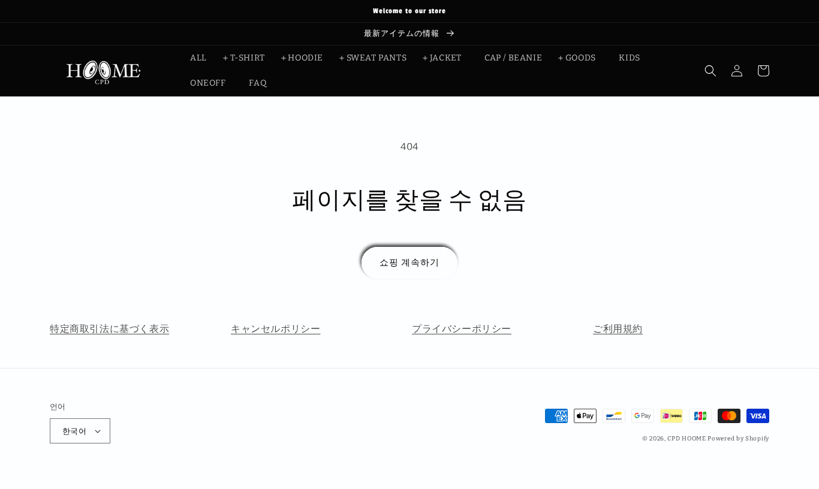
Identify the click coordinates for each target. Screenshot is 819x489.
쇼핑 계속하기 (409, 262)
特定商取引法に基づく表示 (109, 328)
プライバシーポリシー (461, 328)
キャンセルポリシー (275, 328)
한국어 (74, 431)
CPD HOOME (686, 438)
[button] (710, 71)
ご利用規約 (618, 328)
